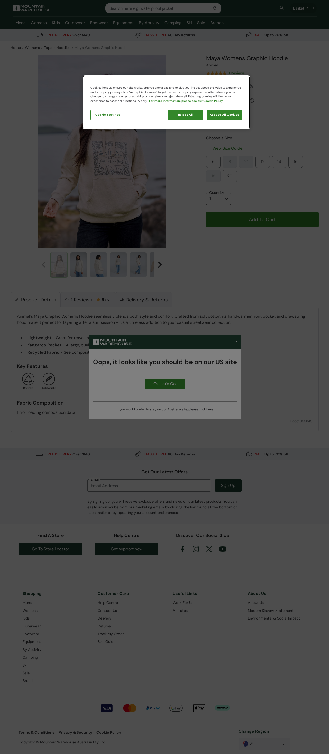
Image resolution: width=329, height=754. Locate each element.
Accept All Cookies (224, 115)
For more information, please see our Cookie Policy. (186, 101)
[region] (166, 102)
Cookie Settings (107, 115)
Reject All (185, 115)
